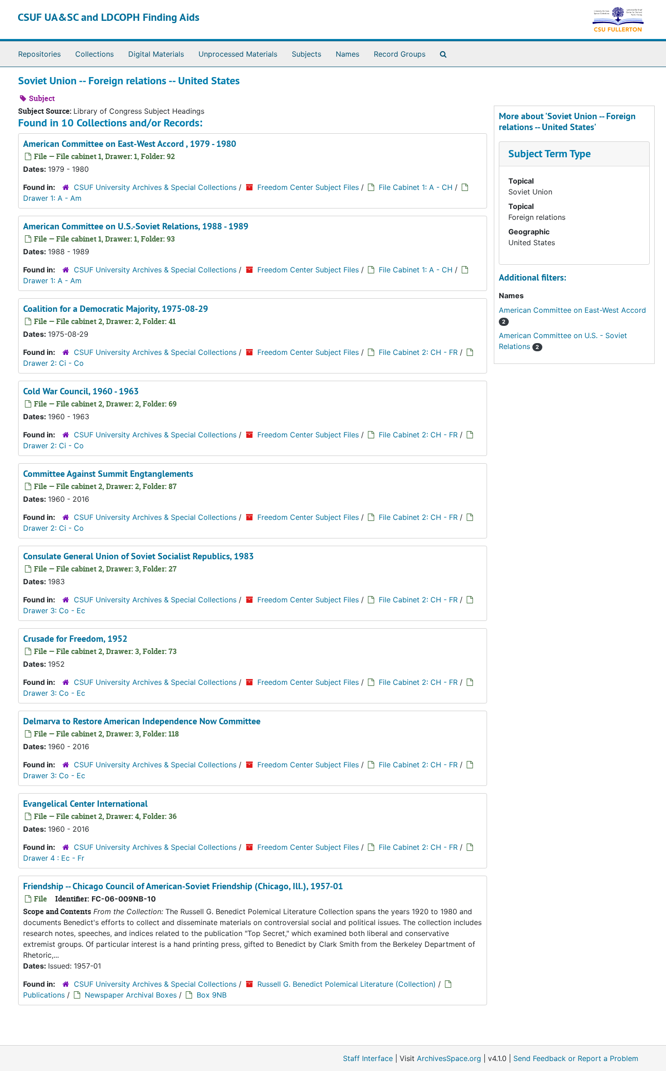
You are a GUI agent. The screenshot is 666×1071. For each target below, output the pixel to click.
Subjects (306, 53)
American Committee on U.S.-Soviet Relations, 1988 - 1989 (135, 226)
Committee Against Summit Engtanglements (108, 474)
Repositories (39, 53)
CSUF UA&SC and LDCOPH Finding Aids (108, 17)
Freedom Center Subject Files (308, 187)
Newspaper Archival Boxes (131, 994)
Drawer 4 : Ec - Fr (53, 858)
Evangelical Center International (85, 803)
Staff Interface (368, 1058)
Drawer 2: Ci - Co (53, 363)
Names (347, 53)
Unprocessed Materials (237, 53)
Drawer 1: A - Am (52, 198)
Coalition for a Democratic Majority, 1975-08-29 (115, 309)
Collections (94, 53)
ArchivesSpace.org (449, 1058)
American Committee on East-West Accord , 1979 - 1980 (129, 144)
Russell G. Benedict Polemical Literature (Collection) (346, 984)
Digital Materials (156, 53)
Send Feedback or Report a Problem (575, 1058)
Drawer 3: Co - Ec (54, 610)
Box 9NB (212, 994)
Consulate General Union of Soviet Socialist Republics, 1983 (138, 556)
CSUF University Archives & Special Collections (155, 187)
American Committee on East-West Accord (572, 310)
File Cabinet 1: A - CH (416, 187)
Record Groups (399, 53)
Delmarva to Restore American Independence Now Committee (142, 721)
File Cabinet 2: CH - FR (418, 352)
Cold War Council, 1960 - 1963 (81, 391)
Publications (44, 994)
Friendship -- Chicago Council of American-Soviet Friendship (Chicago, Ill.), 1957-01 (183, 886)
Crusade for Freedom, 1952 (75, 639)
